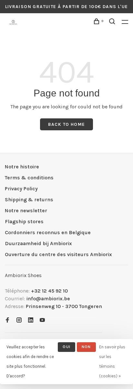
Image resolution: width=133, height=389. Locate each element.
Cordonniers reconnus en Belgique (48, 232)
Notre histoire (22, 167)
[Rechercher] (113, 22)
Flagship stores (24, 221)
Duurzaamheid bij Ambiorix (38, 243)
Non (86, 346)
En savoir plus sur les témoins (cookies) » (112, 361)
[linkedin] (30, 320)
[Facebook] (7, 320)
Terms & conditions (29, 178)
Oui (66, 346)
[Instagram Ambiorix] (19, 320)
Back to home (66, 124)
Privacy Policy (21, 188)
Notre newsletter (26, 210)
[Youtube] (42, 320)
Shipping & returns (29, 199)
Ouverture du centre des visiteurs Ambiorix (58, 254)
